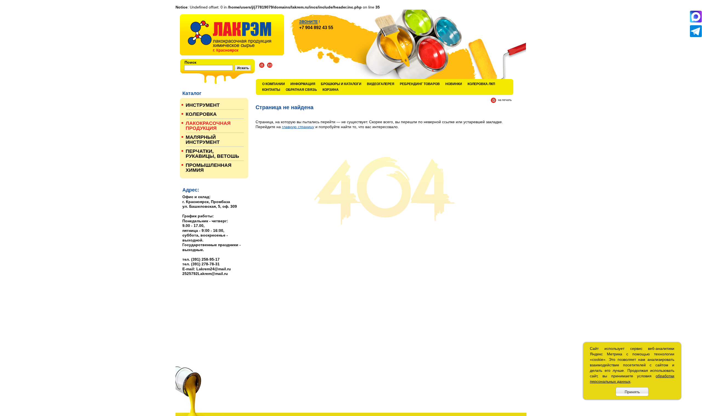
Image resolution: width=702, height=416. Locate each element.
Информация (302, 84)
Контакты (271, 90)
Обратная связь (301, 90)
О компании (273, 84)
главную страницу (298, 127)
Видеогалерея (380, 84)
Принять (632, 392)
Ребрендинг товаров (420, 84)
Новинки (453, 84)
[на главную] (232, 34)
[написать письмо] (270, 65)
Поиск (190, 62)
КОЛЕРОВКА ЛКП (481, 84)
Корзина (330, 90)
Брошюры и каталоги (341, 84)
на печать (505, 100)
